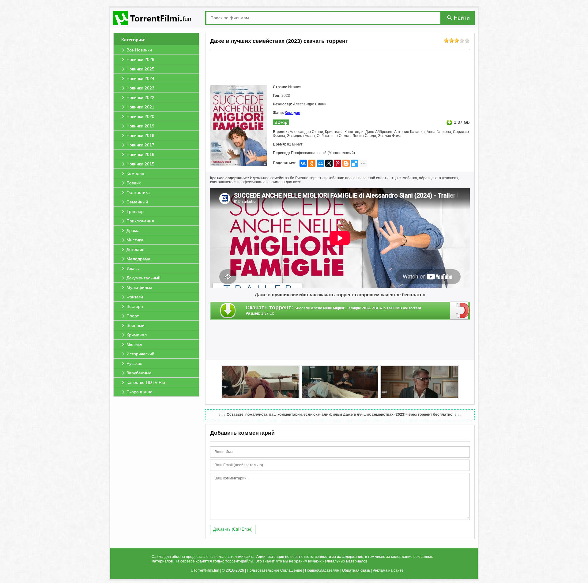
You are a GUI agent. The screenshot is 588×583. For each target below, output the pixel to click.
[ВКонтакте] (303, 163)
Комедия (292, 113)
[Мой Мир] (320, 163)
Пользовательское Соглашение (274, 570)
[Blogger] (346, 163)
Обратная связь (356, 570)
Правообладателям (322, 570)
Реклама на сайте (388, 570)
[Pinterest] (337, 163)
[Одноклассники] (311, 163)
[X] (329, 163)
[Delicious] (354, 163)
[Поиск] (459, 18)
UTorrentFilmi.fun (205, 570)
